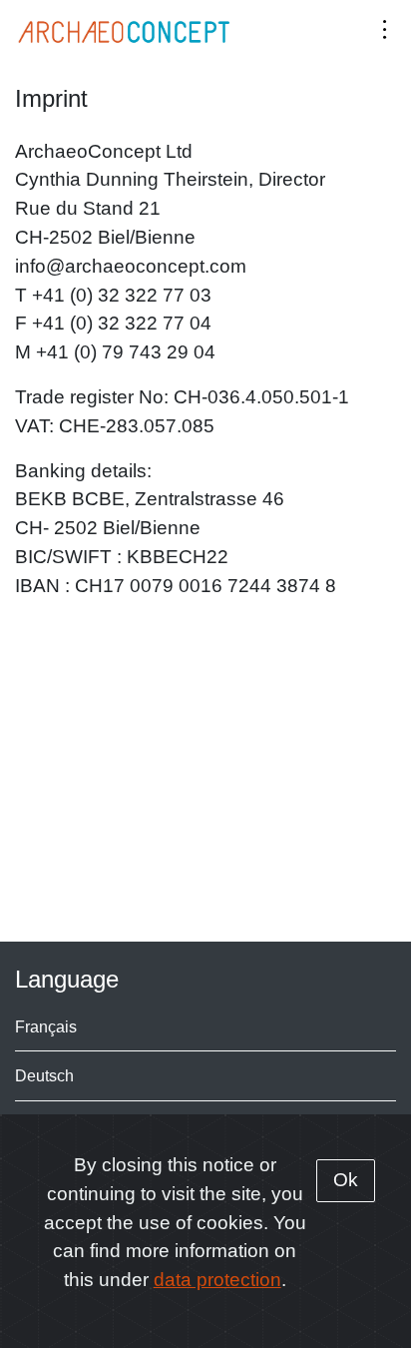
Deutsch (44, 1075)
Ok (345, 1179)
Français (46, 1026)
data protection (217, 1279)
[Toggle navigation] (384, 28)
